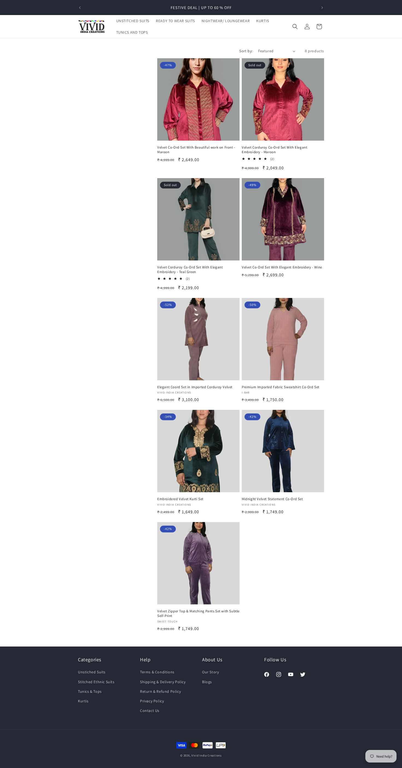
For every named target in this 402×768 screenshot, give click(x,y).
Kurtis (83, 701)
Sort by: (245, 50)
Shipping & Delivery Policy (163, 681)
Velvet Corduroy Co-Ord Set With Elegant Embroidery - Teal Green (190, 269)
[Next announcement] (322, 7)
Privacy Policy (152, 701)
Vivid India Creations (206, 755)
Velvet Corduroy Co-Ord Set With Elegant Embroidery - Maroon (274, 149)
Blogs (207, 681)
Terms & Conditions (157, 672)
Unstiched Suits (92, 672)
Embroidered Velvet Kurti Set (180, 499)
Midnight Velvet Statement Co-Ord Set (272, 499)
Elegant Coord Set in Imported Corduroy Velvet (194, 387)
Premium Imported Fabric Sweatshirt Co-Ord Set (280, 387)
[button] (295, 27)
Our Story (210, 672)
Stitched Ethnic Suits (96, 681)
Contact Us (149, 710)
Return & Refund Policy (160, 691)
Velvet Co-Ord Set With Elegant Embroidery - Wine (282, 267)
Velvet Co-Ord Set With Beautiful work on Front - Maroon (196, 149)
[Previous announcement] (80, 7)
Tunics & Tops (90, 691)
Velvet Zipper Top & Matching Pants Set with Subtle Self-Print (198, 613)
